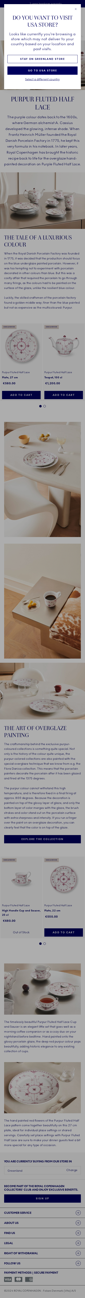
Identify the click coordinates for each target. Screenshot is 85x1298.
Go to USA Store (42, 70)
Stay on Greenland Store (42, 59)
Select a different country (42, 79)
